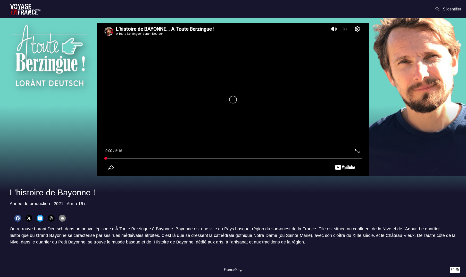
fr (453, 269)
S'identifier (452, 9)
